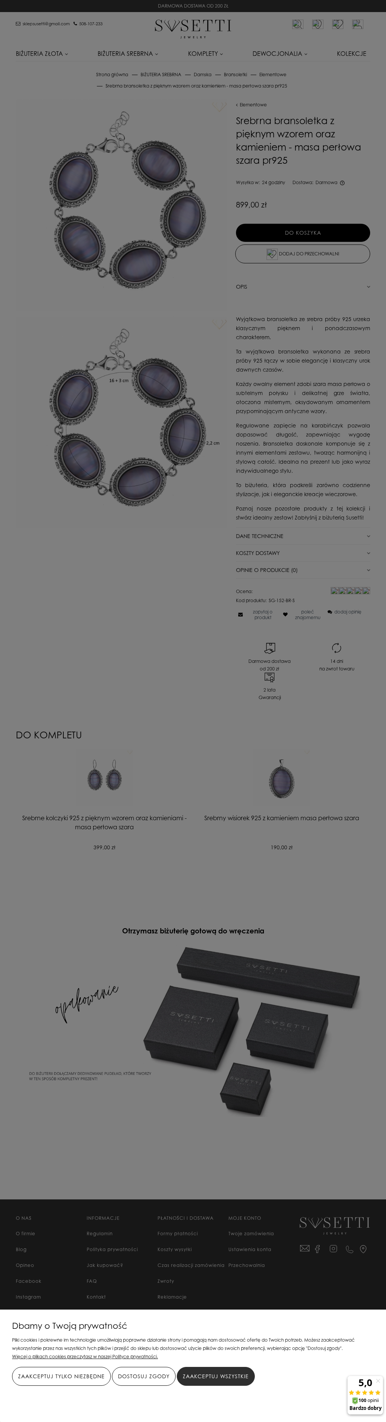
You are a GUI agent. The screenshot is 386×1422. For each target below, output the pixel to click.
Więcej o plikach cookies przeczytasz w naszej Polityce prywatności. (85, 1356)
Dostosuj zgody (144, 1376)
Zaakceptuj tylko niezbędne (61, 1376)
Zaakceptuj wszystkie (216, 1376)
